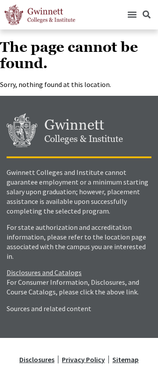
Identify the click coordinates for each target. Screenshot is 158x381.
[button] (132, 14)
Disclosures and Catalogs (44, 272)
